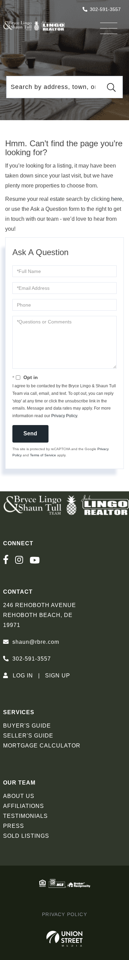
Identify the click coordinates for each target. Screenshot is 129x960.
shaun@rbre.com (35, 642)
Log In (23, 675)
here (116, 199)
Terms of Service (43, 455)
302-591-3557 (105, 9)
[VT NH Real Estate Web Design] (64, 939)
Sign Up (57, 675)
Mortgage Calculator (41, 745)
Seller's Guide (28, 736)
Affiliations (23, 806)
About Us (18, 796)
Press (13, 826)
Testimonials (25, 816)
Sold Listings (26, 836)
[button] (111, 87)
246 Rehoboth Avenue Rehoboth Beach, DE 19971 (39, 615)
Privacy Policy (64, 415)
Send (30, 433)
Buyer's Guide (27, 726)
